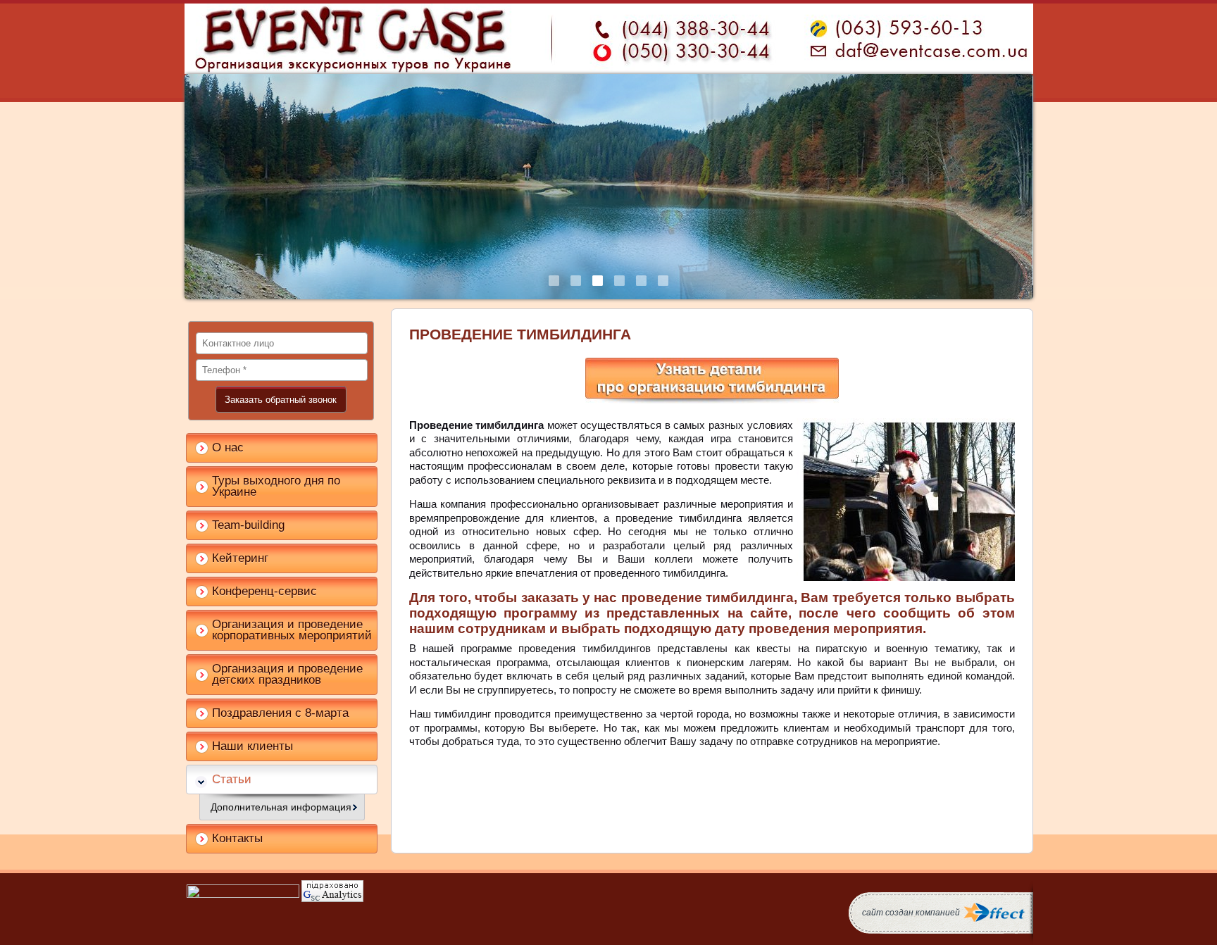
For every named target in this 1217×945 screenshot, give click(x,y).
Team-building (248, 525)
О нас (228, 447)
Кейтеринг (240, 558)
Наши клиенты (252, 746)
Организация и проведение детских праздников (287, 674)
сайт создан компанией (911, 913)
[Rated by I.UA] (243, 894)
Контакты (237, 838)
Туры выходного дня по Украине (276, 486)
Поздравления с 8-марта (280, 713)
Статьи (231, 779)
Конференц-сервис (264, 591)
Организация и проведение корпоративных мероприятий (292, 630)
